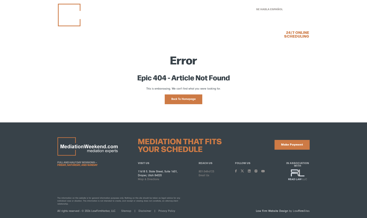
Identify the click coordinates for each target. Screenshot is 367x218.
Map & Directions (148, 179)
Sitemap (126, 211)
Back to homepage (183, 99)
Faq (280, 21)
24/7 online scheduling (296, 34)
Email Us (204, 175)
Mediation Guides (238, 21)
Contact (298, 21)
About (210, 21)
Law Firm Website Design (272, 211)
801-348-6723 (296, 9)
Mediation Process (182, 21)
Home (154, 21)
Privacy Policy (166, 211)
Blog (264, 21)
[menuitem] (154, 21)
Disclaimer (144, 211)
